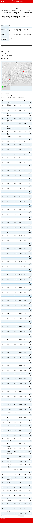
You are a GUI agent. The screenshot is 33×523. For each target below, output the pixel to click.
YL (21, 12)
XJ (27, 10)
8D (14, 10)
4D (11, 10)
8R (15, 10)
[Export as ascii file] (23, 97)
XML (11, 55)
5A (12, 10)
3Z (10, 12)
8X (17, 10)
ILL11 (2, 456)
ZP (30, 12)
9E (20, 10)
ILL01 (2, 115)
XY (28, 10)
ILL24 (2, 440)
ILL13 (2, 453)
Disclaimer (12, 518)
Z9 (27, 12)
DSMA (2, 505)
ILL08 (2, 128)
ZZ (16, 11)
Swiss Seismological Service (6, 518)
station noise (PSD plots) (5, 43)
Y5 (24, 12)
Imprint (15, 518)
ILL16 (2, 443)
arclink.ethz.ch (19, 48)
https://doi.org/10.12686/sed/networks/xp (7, 54)
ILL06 (2, 126)
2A (9, 12)
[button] (3, 1)
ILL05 (2, 118)
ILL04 (2, 131)
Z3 (26, 12)
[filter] (2, 100)
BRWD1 (3, 513)
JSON (9, 55)
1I (8, 10)
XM (18, 12)
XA (15, 12)
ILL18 (2, 448)
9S (21, 10)
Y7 (30, 10)
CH (6, 10)
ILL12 (2, 451)
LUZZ (2, 492)
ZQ (16, 13)
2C (12, 12)
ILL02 (2, 120)
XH (16, 12)
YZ (31, 10)
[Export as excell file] (21, 97)
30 (9, 10)
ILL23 (2, 438)
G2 (24, 10)
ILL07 (2, 123)
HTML (8, 55)
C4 (23, 10)
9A (18, 10)
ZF (29, 12)
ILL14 (2, 435)
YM (23, 12)
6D (13, 12)
